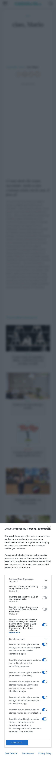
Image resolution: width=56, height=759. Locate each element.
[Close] (50, 529)
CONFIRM (17, 743)
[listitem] (28, 580)
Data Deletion (11, 753)
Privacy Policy (44, 753)
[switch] (44, 587)
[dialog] (28, 641)
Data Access (28, 753)
